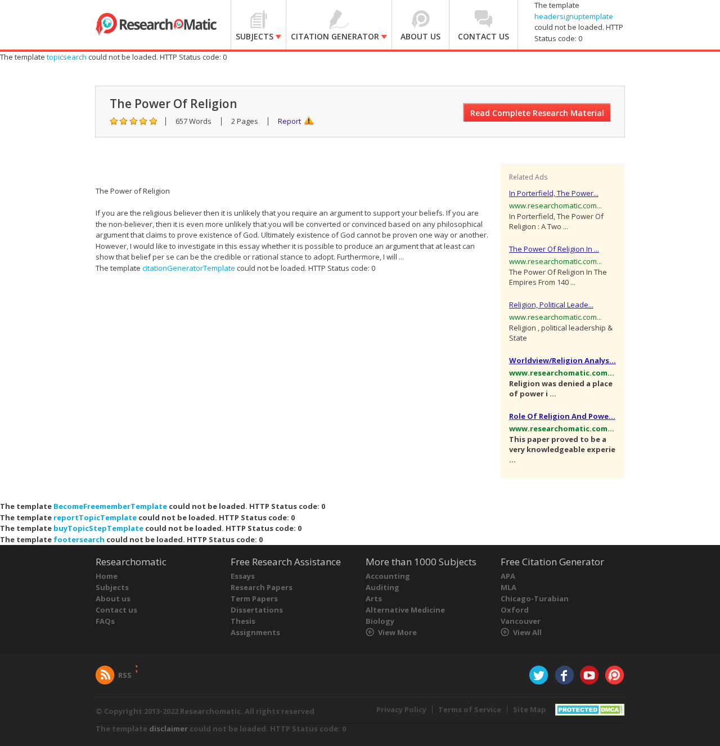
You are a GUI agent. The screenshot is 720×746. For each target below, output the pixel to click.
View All (527, 632)
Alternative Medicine (405, 610)
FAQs (105, 621)
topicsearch (67, 57)
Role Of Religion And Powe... (562, 416)
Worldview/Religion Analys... (562, 360)
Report (289, 121)
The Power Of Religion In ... (554, 249)
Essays (243, 576)
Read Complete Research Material (537, 113)
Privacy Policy (401, 709)
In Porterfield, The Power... (553, 193)
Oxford (515, 610)
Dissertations (257, 610)
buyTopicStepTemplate (98, 528)
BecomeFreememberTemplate (110, 506)
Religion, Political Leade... (551, 305)
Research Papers (261, 587)
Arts (374, 598)
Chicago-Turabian (535, 598)
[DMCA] (589, 709)
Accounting (388, 576)
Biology (380, 621)
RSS (125, 675)
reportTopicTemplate (95, 517)
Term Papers (254, 598)
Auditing (382, 587)
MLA (508, 587)
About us (113, 598)
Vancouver (521, 621)
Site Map (529, 709)
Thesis (243, 621)
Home (107, 576)
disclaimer (168, 728)
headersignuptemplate (573, 16)
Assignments (255, 632)
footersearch (79, 539)
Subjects (112, 587)
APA (508, 576)
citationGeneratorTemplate (188, 268)
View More (397, 632)
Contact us (116, 610)
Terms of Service (469, 709)
